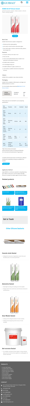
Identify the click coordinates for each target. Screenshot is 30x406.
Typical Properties (7, 93)
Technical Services (16, 93)
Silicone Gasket (6, 192)
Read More (6, 163)
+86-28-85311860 (6, 388)
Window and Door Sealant (7, 370)
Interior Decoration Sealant (8, 371)
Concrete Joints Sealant (7, 374)
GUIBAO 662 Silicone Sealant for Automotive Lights (21, 208)
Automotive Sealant (6, 375)
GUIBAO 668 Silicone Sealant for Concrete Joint (21, 192)
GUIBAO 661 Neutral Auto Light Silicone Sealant (8, 207)
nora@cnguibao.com (7, 394)
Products (4, 364)
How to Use (24, 94)
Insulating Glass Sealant (7, 368)
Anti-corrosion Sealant (7, 378)
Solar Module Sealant (6, 377)
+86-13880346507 (6, 400)
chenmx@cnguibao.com (8, 401)
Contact (4, 382)
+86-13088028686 (6, 392)
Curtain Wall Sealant (6, 367)
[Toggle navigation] (27, 2)
